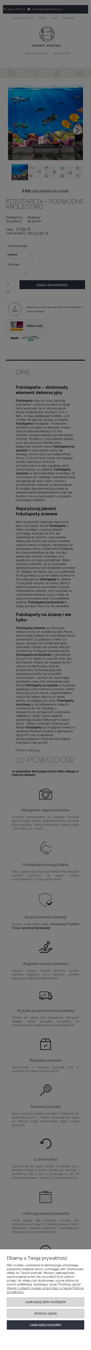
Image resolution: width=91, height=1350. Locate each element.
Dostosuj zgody (45, 1313)
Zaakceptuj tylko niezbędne (45, 1302)
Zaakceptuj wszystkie (45, 1325)
